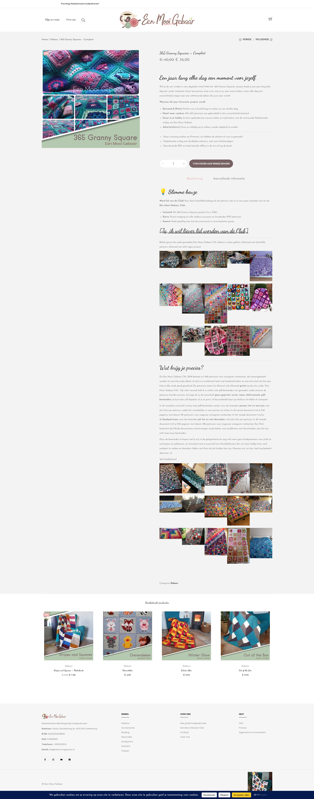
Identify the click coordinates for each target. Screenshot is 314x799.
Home (45, 39)
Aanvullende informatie (229, 178)
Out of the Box (245, 670)
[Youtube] (61, 759)
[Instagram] (53, 759)
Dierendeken (127, 670)
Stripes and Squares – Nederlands (69, 670)
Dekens (54, 39)
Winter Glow (186, 670)
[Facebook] (69, 759)
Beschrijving (195, 178)
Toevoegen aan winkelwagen (211, 163)
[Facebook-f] (45, 759)
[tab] (195, 179)
